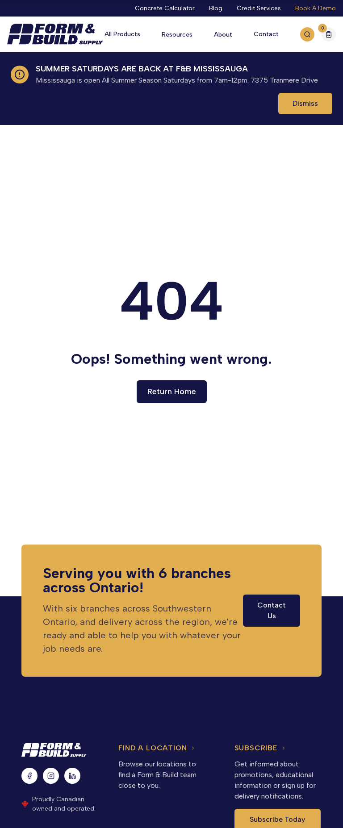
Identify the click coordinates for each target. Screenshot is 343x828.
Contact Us (271, 610)
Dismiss (305, 103)
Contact (266, 34)
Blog (215, 8)
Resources (177, 34)
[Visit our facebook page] (29, 776)
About (223, 34)
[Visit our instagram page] (51, 776)
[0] (329, 35)
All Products (122, 34)
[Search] (307, 34)
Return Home (171, 391)
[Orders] (329, 34)
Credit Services (259, 8)
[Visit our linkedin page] (72, 776)
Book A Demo (315, 8)
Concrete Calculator (165, 8)
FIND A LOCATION (152, 748)
